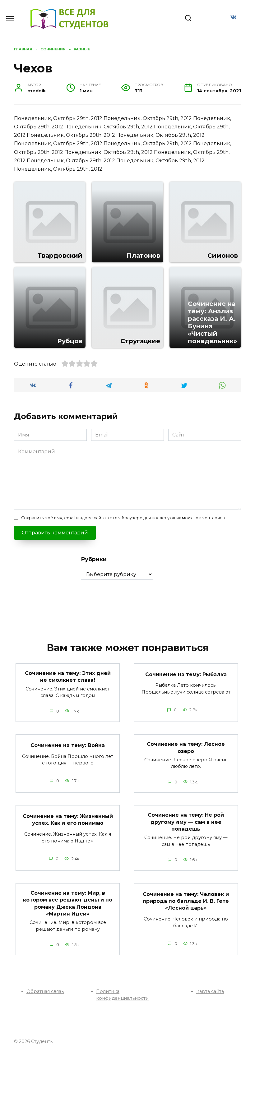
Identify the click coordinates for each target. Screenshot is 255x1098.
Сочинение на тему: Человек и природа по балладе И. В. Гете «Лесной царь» (186, 901)
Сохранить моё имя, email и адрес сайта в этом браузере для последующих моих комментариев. (123, 517)
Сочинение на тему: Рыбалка (186, 674)
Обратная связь (45, 991)
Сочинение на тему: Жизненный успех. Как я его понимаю (68, 819)
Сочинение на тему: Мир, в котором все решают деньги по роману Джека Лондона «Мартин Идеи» (67, 903)
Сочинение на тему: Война (67, 745)
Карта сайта (210, 991)
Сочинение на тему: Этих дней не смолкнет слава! (68, 676)
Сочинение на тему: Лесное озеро (186, 747)
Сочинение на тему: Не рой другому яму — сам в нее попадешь (186, 822)
